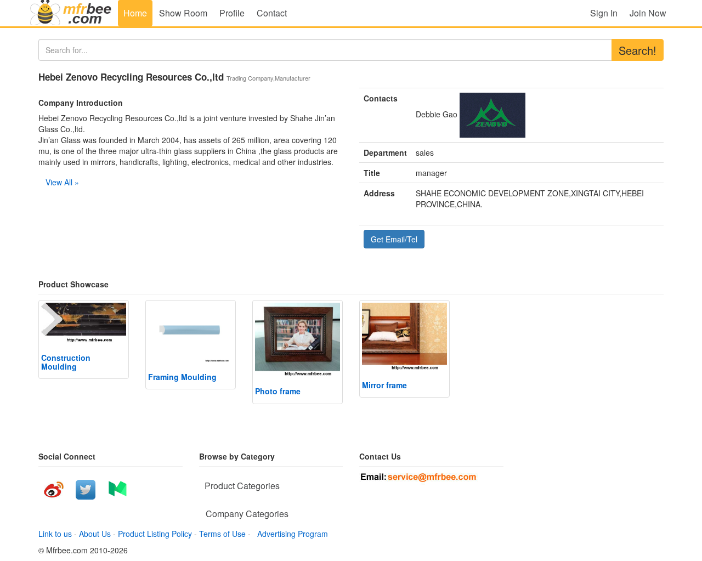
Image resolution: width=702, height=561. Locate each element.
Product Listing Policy (155, 533)
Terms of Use (222, 533)
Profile (232, 13)
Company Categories (247, 513)
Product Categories (242, 485)
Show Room (183, 13)
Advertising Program (290, 533)
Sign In (604, 13)
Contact (272, 13)
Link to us (55, 533)
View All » (62, 182)
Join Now (648, 13)
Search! (637, 50)
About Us (95, 533)
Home (135, 13)
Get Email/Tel (394, 239)
